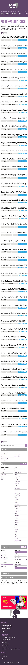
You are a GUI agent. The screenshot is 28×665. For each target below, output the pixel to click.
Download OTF (22, 56)
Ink (15, 536)
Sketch (16, 503)
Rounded (17, 520)
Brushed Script (18, 472)
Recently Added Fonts (7, 625)
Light (16, 531)
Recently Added (4, 453)
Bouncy (16, 492)
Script (2, 478)
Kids (16, 524)
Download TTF (22, 40)
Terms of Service (6, 644)
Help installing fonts (6, 639)
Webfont (4, 554)
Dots (16, 497)
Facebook (4, 656)
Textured (17, 504)
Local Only (3, 566)
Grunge (16, 479)
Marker (16, 538)
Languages (17, 454)
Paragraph (17, 471)
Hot (2, 14)
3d (15, 490)
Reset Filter (23, 547)
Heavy (16, 529)
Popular (13, 14)
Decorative (17, 476)
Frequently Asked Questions (8, 637)
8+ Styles (17, 555)
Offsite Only (3, 568)
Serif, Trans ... (18, 488)
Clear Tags (23, 464)
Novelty (2, 476)
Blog (3, 658)
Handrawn (17, 481)
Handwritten (18, 540)
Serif (2, 479)
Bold (16, 527)
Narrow (16, 508)
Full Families (18, 559)
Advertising (4, 642)
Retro (16, 513)
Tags (19, 14)
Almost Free (3, 460)
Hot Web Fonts (4, 458)
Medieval (17, 511)
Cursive (16, 522)
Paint (16, 501)
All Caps (17, 515)
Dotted (16, 519)
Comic (2, 471)
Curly (16, 517)
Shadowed (17, 494)
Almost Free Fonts (6, 628)
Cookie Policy (5, 647)
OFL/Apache (3, 559)
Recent (7, 14)
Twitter (3, 655)
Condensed (17, 506)
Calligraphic (3, 469)
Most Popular (4, 454)
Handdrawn (3, 474)
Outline (16, 499)
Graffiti (16, 478)
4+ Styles (17, 554)
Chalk (16, 535)
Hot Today (3, 456)
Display (2, 472)
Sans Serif (17, 483)
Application (4, 558)
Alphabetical (18, 564)
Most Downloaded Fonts (7, 627)
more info (18, 584)
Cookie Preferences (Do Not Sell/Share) (11, 649)
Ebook (3, 556)
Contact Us (4, 641)
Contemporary (18, 510)
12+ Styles (17, 557)
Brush (16, 533)
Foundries (17, 456)
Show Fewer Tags (19, 542)
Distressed (17, 495)
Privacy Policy (5, 646)
